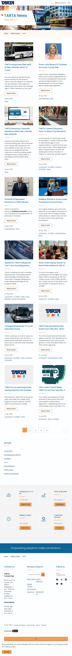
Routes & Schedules (19, 299)
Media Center (29, 585)
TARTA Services (39, 580)
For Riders (51, 167)
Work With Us (40, 593)
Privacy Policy (31, 625)
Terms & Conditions (20, 625)
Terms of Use (10, 646)
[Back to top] (36, 639)
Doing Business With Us (12, 455)
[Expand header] (69, 3)
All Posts (7, 443)
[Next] (65, 430)
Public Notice (8, 470)
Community (43, 167)
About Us (30, 592)
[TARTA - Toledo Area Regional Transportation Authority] (7, 3)
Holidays (7, 596)
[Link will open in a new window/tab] (57, 579)
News (6, 101)
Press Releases (44, 98)
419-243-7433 (8, 607)
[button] (43, 574)
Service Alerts (61, 3)
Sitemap (43, 625)
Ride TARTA (31, 579)
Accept (6, 652)
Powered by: (8, 631)
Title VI (38, 625)
